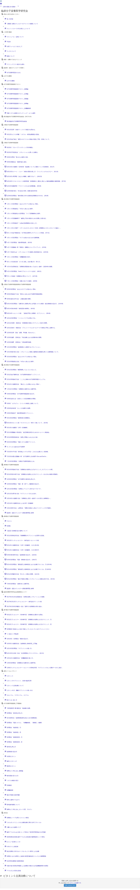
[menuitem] (1, 4)
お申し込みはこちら (70, 885)
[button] (1, 1)
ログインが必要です (75, 883)
